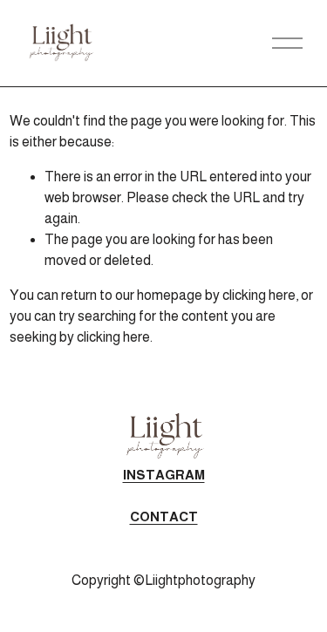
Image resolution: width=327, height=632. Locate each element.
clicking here (259, 295)
